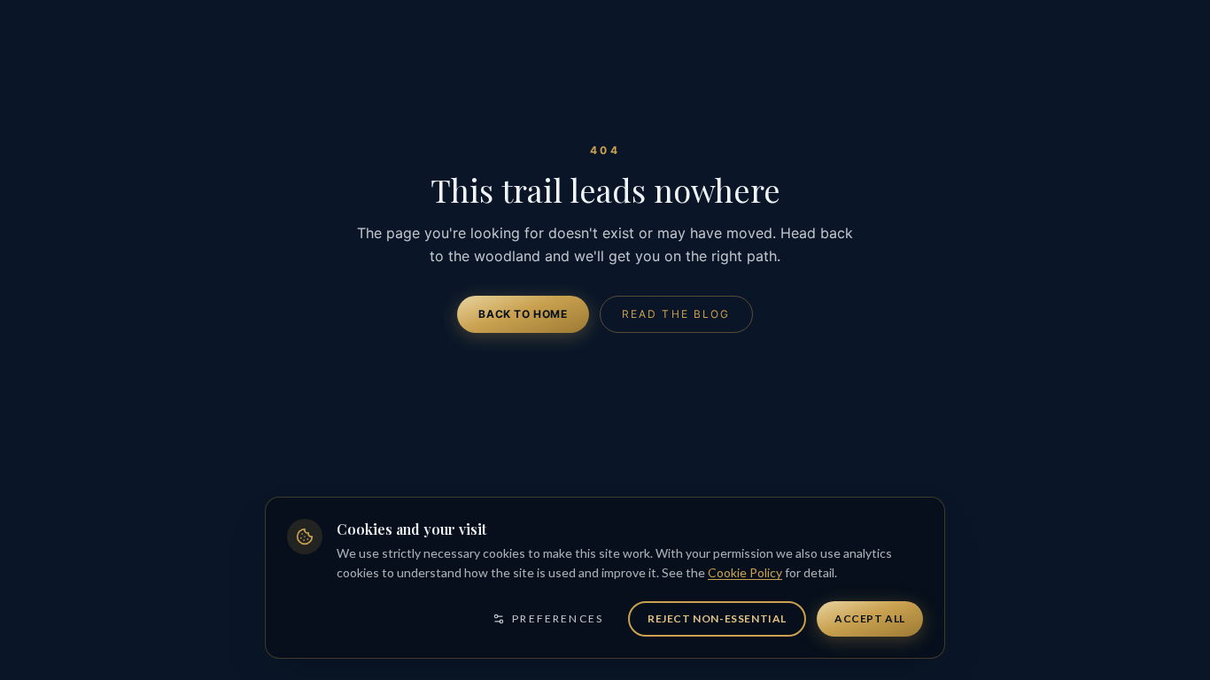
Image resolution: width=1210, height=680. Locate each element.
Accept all (869, 618)
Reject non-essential (717, 618)
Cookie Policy (745, 572)
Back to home (522, 314)
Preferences (557, 618)
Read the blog (676, 314)
